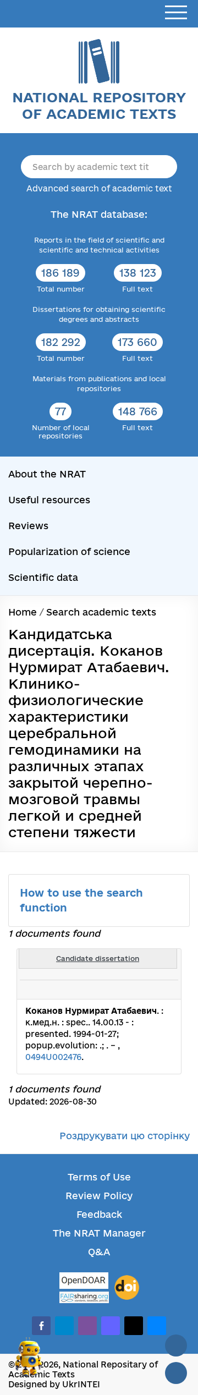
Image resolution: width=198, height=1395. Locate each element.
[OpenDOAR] (84, 1282)
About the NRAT (47, 474)
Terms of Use (99, 1177)
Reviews (28, 525)
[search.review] (151, 989)
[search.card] (127, 989)
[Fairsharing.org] (84, 1297)
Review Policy (99, 1195)
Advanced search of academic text (99, 188)
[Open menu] (176, 13)
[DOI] (126, 1287)
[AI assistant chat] (28, 1361)
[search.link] (139, 989)
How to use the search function (81, 900)
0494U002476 (53, 1057)
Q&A (99, 1251)
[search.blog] (164, 989)
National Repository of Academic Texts (99, 105)
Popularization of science (69, 551)
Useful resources (49, 500)
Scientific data (43, 577)
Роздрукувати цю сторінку (124, 1135)
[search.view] (115, 989)
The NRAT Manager (99, 1233)
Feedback (99, 1214)
